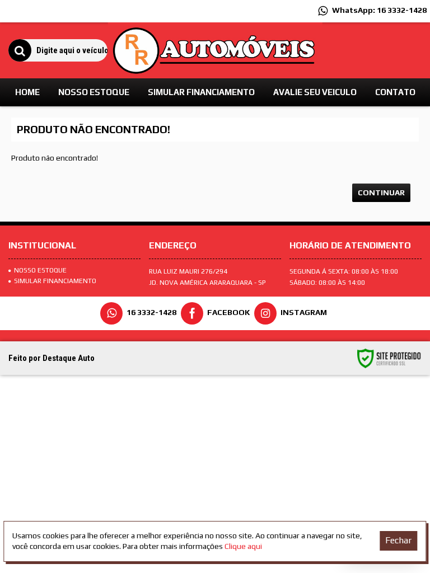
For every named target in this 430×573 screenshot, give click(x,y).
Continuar (381, 192)
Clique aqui (243, 546)
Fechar (398, 540)
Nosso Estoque (40, 270)
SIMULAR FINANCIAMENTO (55, 281)
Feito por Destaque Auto (51, 358)
